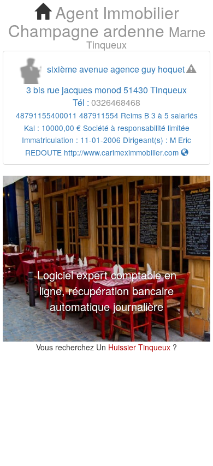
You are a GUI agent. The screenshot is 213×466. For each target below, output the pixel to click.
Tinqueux (106, 44)
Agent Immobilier (115, 12)
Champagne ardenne (86, 30)
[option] (106, 259)
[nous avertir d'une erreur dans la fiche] (191, 69)
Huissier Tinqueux (140, 347)
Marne (187, 31)
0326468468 (115, 102)
